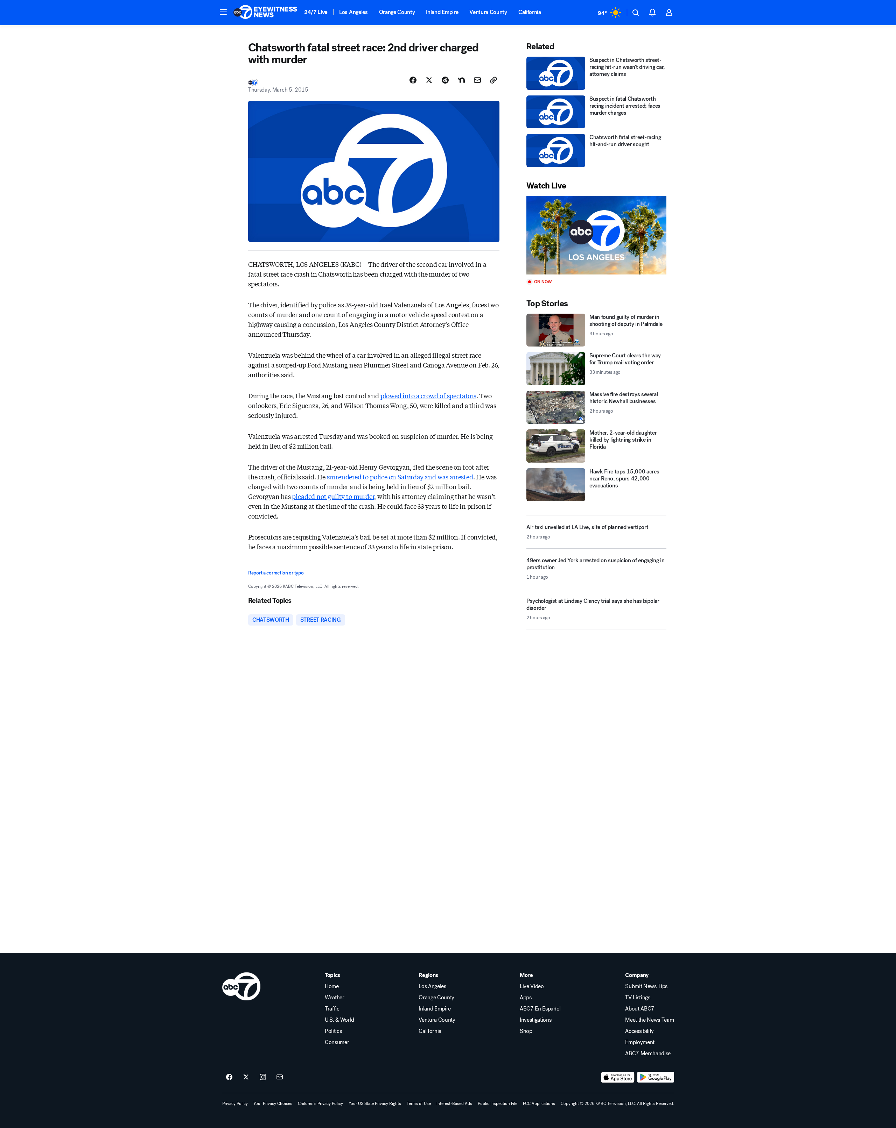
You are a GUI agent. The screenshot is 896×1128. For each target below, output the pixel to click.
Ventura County (488, 12)
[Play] (596, 235)
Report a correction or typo (275, 573)
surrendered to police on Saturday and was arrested (400, 476)
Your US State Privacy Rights (375, 1103)
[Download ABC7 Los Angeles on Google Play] (655, 1077)
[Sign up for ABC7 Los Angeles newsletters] (280, 1077)
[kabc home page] (241, 986)
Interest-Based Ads (454, 1103)
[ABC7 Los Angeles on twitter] (246, 1077)
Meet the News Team (649, 1020)
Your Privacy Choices (272, 1103)
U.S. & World (339, 1020)
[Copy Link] (493, 80)
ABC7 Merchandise (648, 1053)
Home (332, 986)
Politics (333, 1031)
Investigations (536, 1020)
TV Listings (637, 997)
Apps (526, 997)
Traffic (332, 1009)
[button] (223, 12)
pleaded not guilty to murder (333, 496)
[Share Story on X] (429, 80)
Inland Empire (442, 12)
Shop (526, 1031)
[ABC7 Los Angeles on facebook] (229, 1077)
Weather (334, 997)
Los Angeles (353, 12)
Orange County (397, 12)
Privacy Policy (235, 1103)
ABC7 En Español (540, 1009)
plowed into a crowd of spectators (428, 395)
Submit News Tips (646, 986)
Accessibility (639, 1031)
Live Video (532, 986)
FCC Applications (539, 1103)
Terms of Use (419, 1103)
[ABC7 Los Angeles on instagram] (263, 1077)
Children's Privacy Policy (320, 1103)
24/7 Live (316, 12)
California (529, 12)
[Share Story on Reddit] (445, 80)
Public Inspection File (497, 1103)
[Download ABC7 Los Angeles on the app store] (618, 1077)
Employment (639, 1042)
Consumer (337, 1042)
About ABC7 (639, 1009)
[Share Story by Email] (477, 80)
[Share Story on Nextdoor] (461, 80)
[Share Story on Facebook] (413, 80)
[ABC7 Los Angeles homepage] (265, 12)
